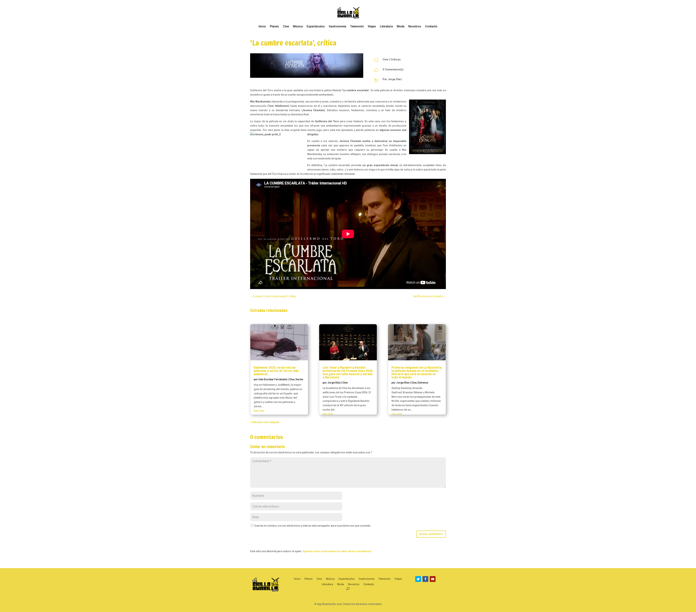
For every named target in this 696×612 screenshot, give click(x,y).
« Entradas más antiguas (264, 422)
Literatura (386, 26)
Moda (400, 26)
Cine (286, 26)
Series (299, 379)
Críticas (396, 59)
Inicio (262, 26)
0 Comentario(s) (393, 69)
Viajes (372, 26)
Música (298, 26)
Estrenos (423, 382)
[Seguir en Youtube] (433, 579)
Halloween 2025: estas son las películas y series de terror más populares (276, 370)
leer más (259, 410)
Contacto (431, 26)
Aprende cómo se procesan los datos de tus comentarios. (337, 551)
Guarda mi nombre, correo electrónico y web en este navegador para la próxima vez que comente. (312, 525)
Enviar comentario (431, 534)
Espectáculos (316, 26)
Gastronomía (337, 26)
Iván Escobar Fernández (272, 379)
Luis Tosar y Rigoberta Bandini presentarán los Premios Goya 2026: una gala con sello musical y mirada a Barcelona (348, 372)
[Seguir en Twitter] (418, 579)
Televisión (357, 26)
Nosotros (414, 26)
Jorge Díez (395, 79)
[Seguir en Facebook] (425, 579)
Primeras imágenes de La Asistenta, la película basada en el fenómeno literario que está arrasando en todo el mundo (417, 372)
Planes (274, 26)
